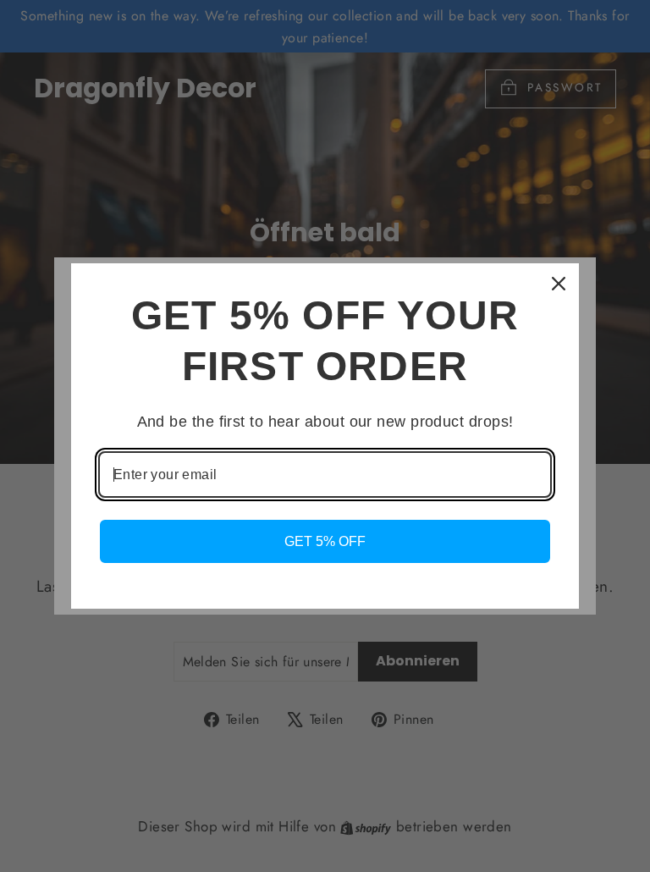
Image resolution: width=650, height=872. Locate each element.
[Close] (558, 283)
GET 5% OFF (325, 541)
